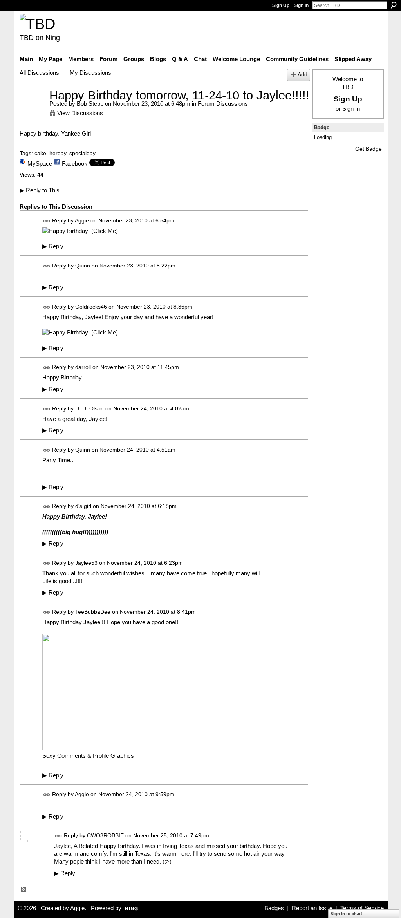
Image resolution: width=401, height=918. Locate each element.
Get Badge (368, 149)
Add (302, 75)
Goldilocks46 (91, 307)
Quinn (82, 265)
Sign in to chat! (346, 913)
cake (40, 153)
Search (393, 5)
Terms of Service (362, 908)
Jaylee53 (86, 563)
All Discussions (39, 72)
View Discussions (80, 113)
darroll (83, 367)
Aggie (82, 220)
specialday (82, 153)
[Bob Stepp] (32, 110)
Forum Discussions (223, 103)
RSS (23, 889)
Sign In (301, 5)
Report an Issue (312, 908)
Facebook (74, 163)
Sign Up (280, 5)
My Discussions (90, 72)
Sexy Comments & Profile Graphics (88, 755)
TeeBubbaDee (92, 612)
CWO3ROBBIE (105, 835)
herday (57, 153)
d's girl (83, 506)
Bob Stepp (90, 103)
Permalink (47, 221)
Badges (274, 908)
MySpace (39, 163)
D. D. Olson (89, 408)
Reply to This (40, 190)
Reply (52, 246)
